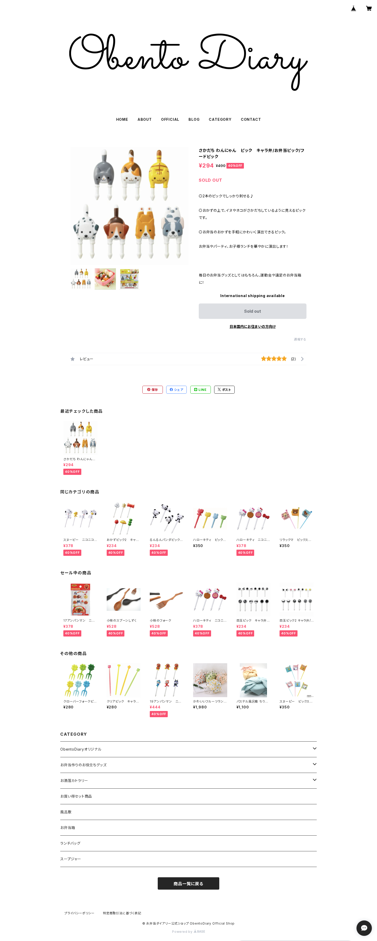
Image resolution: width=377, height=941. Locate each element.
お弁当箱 (67, 827)
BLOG (194, 119)
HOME (122, 119)
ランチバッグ (70, 843)
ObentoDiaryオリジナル (81, 749)
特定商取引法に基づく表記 (122, 913)
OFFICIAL (170, 119)
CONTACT (251, 119)
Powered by (183, 932)
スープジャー (70, 859)
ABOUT (144, 119)
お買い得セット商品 (76, 796)
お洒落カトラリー (74, 780)
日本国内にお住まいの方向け (253, 326)
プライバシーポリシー (79, 913)
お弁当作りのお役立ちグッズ (83, 765)
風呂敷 (66, 812)
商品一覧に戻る (188, 883)
